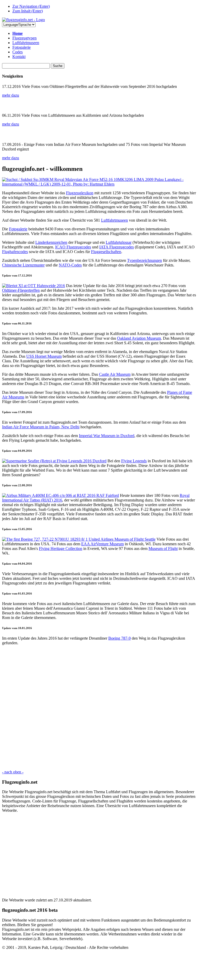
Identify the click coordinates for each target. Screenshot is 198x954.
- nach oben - (12, 772)
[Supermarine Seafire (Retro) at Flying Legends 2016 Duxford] (54, 461)
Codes (17, 52)
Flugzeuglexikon (79, 193)
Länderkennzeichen (51, 242)
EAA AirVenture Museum (102, 544)
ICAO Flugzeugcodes (73, 247)
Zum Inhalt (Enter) (27, 11)
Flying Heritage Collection (60, 548)
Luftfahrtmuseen (25, 42)
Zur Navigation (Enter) (31, 6)
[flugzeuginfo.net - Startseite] (23, 20)
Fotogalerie (21, 47)
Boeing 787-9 (119, 638)
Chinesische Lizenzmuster (23, 265)
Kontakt (19, 56)
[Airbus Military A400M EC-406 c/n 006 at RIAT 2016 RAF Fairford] (60, 495)
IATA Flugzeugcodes (116, 247)
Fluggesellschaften (106, 251)
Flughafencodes (15, 251)
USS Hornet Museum (44, 356)
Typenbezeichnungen (144, 260)
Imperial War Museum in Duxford (106, 435)
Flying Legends (134, 461)
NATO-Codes (70, 265)
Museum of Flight (163, 548)
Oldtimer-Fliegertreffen (21, 290)
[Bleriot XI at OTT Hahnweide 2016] (33, 285)
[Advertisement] (99, 707)
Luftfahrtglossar (118, 242)
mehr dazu (10, 95)
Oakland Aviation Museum (139, 338)
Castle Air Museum (114, 374)
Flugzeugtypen (24, 38)
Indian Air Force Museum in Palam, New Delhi (40, 427)
